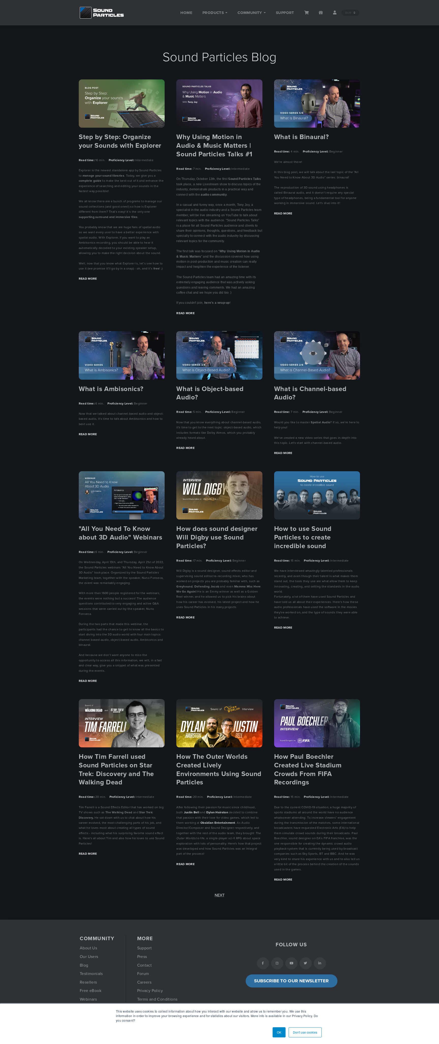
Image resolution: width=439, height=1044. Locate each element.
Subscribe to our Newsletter (291, 981)
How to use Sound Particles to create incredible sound (303, 537)
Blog (84, 965)
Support (144, 948)
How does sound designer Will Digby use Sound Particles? (216, 537)
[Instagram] (277, 963)
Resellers (88, 982)
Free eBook (90, 990)
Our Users (89, 956)
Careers (144, 982)
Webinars (88, 999)
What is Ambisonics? (111, 389)
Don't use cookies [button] (305, 1032)
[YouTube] (291, 963)
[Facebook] (263, 963)
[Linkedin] (320, 963)
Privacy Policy (150, 990)
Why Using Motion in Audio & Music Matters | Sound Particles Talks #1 (214, 145)
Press (142, 956)
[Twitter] (306, 963)
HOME (186, 12)
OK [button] (279, 1032)
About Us (88, 948)
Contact (144, 965)
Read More (88, 278)
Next (220, 895)
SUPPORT (285, 12)
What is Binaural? (301, 137)
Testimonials (91, 973)
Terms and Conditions (157, 999)
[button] (214, 13)
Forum (143, 973)
